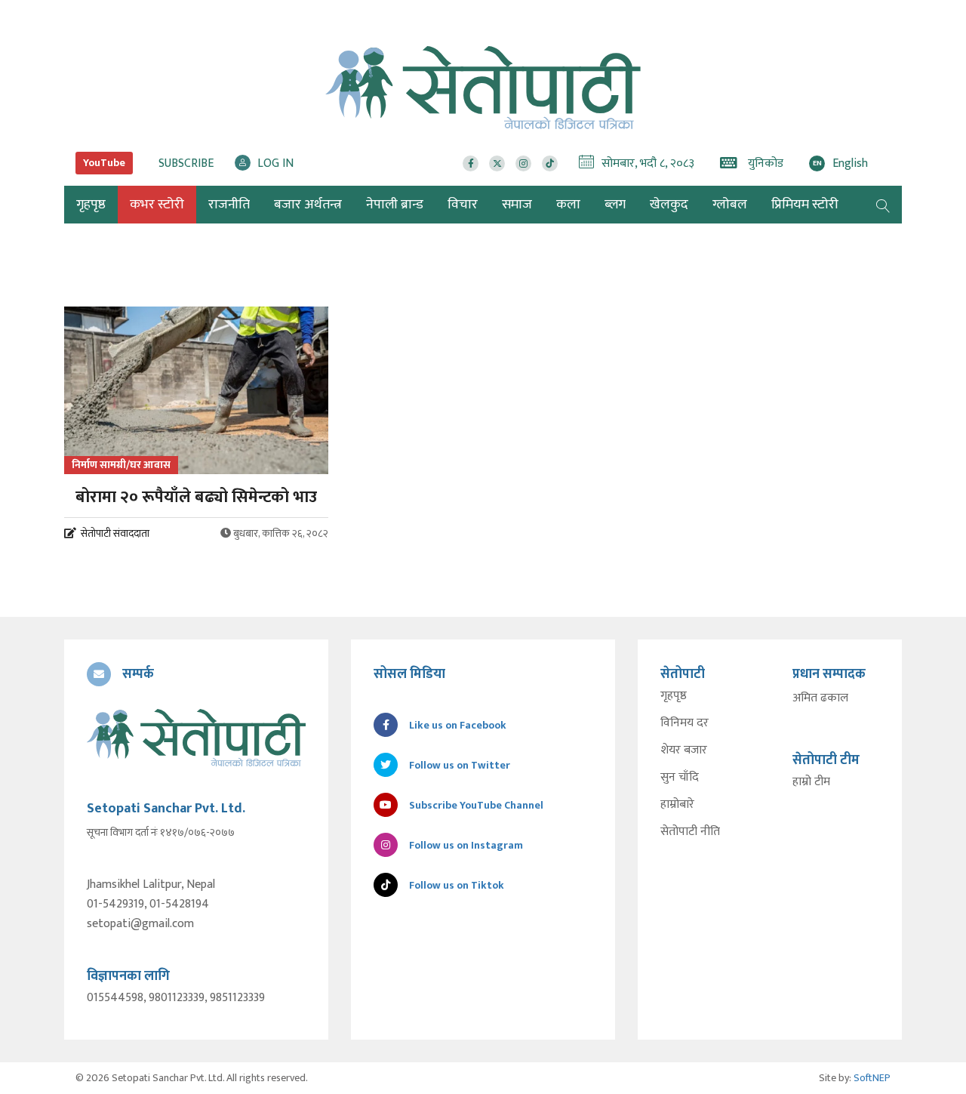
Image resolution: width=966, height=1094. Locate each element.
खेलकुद (669, 204)
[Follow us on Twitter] (497, 163)
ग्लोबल (729, 204)
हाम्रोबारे (677, 805)
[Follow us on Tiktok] (550, 163)
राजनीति (229, 204)
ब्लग (615, 204)
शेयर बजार (683, 750)
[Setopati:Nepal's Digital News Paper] (483, 87)
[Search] (883, 204)
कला (568, 204)
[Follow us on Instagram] (523, 163)
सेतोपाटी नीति (690, 832)
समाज (517, 204)
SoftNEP (872, 1077)
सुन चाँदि (679, 777)
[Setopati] (196, 737)
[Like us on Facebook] (470, 163)
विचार (463, 204)
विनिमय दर (684, 723)
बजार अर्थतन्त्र (308, 204)
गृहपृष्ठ (673, 696)
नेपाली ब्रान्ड (394, 204)
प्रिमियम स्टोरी (804, 204)
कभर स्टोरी (157, 204)
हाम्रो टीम (811, 782)
